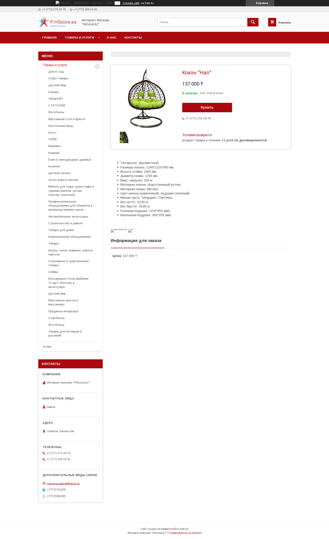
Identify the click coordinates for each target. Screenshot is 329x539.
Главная (49, 37)
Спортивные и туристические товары (68, 263)
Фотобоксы (56, 112)
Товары (53, 243)
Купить (207, 107)
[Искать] (252, 22)
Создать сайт (131, 3)
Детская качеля (59, 173)
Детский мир (57, 293)
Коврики (54, 153)
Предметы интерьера (63, 311)
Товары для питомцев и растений (65, 333)
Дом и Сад (56, 71)
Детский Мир (57, 85)
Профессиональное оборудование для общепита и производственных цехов (70, 205)
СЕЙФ (52, 139)
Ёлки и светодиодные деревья (69, 159)
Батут (52, 132)
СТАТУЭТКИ (56, 105)
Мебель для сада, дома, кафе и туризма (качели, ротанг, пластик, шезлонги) (71, 190)
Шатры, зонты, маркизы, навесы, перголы (70, 252)
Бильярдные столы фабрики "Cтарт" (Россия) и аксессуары (68, 282)
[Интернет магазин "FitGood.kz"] (57, 26)
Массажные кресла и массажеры (63, 302)
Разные (53, 92)
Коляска (54, 166)
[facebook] (119, 229)
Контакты (133, 37)
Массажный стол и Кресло (66, 119)
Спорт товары (58, 78)
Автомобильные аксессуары (68, 216)
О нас (111, 37)
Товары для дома (61, 230)
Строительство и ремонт (65, 223)
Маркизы (54, 146)
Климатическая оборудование (69, 236)
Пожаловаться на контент (185, 533)
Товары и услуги (79, 37)
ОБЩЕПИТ (55, 98)
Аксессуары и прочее (63, 179)
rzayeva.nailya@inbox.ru (63, 483)
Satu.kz (184, 528)
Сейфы (53, 272)
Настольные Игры (60, 125)
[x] (130, 229)
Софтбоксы (56, 318)
